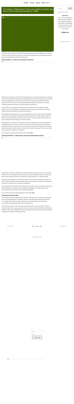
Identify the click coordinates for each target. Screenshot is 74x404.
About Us (45, 3)
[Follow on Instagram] (59, 37)
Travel (10, 292)
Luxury (37, 226)
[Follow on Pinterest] (62, 37)
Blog (38, 3)
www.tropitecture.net (19, 348)
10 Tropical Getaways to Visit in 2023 (20, 304)
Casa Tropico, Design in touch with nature (64, 52)
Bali (33, 226)
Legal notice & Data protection (36, 398)
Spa (41, 226)
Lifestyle (11, 306)
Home (26, 3)
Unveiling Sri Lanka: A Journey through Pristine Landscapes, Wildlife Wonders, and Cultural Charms (36, 288)
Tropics (67, 56)
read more (61, 82)
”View (61, 187)
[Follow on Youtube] (65, 37)
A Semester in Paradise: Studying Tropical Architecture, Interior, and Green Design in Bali (65, 101)
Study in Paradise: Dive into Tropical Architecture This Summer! (64, 149)
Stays (32, 3)
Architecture (62, 56)
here (31, 133)
